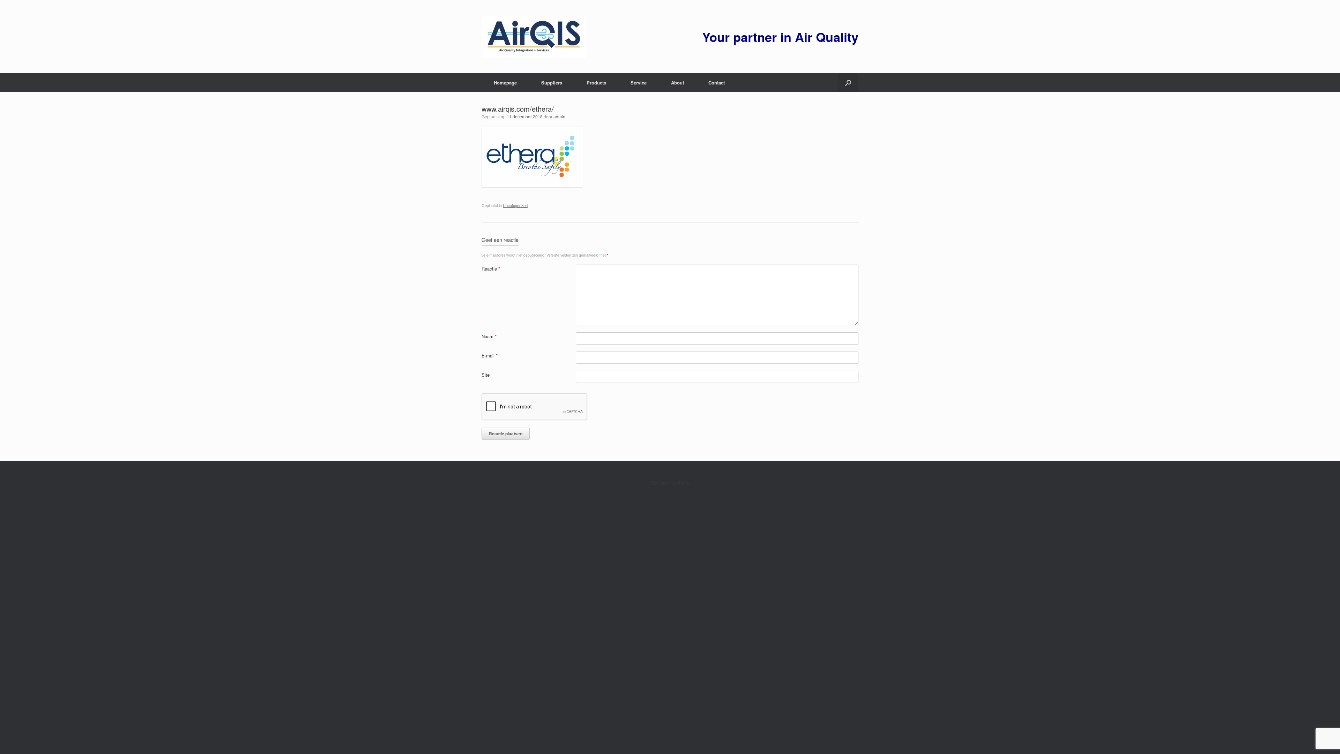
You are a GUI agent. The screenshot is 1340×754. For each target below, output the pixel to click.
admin (559, 116)
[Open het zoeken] (848, 82)
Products (596, 82)
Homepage (505, 82)
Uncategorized (515, 205)
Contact (716, 82)
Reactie (491, 268)
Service (639, 82)
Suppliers (551, 82)
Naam (489, 336)
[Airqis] (534, 37)
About (677, 82)
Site (486, 374)
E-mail (490, 355)
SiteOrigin (668, 483)
